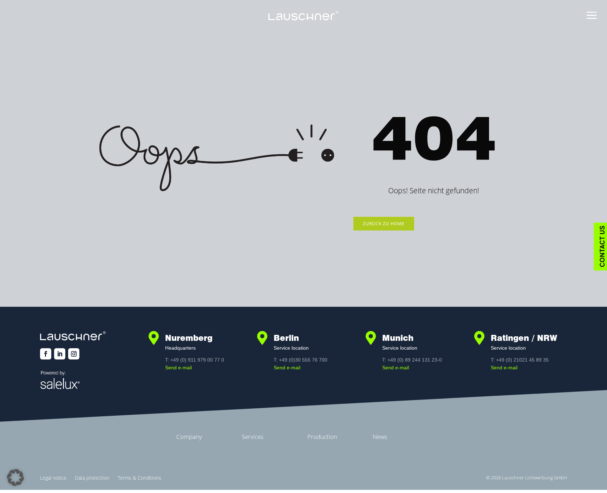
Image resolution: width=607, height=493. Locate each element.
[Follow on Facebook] (45, 353)
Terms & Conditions (139, 477)
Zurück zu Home (384, 224)
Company (189, 437)
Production (322, 437)
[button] (15, 477)
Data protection (92, 477)
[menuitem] (591, 15)
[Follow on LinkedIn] (59, 353)
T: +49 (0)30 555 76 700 (300, 360)
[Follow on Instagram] (73, 353)
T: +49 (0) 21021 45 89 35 (520, 360)
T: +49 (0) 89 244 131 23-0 (412, 360)
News (380, 437)
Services (252, 437)
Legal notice (53, 477)
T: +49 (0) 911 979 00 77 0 (194, 360)
